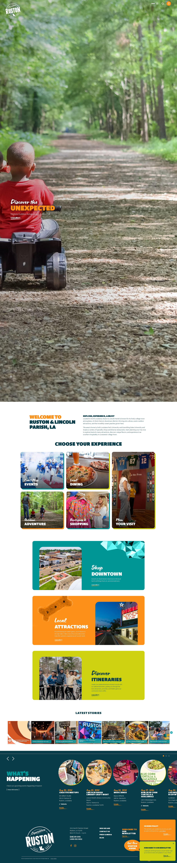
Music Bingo (120, 793)
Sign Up (124, 836)
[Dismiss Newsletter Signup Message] (173, 843)
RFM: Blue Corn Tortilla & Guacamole (149, 795)
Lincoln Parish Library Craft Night (97, 794)
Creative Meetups (69, 793)
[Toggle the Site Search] (163, 3)
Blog (101, 838)
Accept (165, 834)
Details (61, 808)
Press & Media (105, 835)
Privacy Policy (54, 858)
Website (64, 804)
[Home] (13, 9)
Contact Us (104, 831)
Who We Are (104, 828)
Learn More (15, 218)
